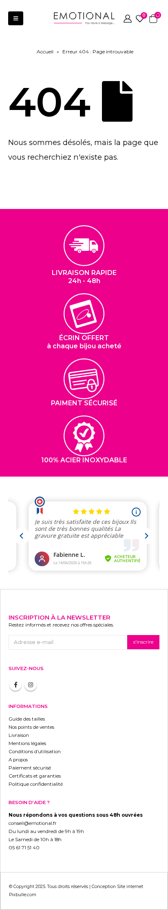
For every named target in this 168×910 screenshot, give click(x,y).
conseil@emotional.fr (33, 823)
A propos (18, 760)
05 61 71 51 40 (24, 848)
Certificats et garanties (35, 776)
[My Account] (127, 18)
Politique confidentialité (36, 784)
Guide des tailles (27, 719)
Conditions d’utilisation (35, 751)
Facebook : (15, 685)
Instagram (30, 685)
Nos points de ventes (31, 727)
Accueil (45, 51)
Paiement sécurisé (30, 768)
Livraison (19, 735)
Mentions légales (27, 743)
